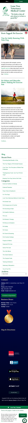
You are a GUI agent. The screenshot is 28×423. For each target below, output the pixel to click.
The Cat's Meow (7, 251)
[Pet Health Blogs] (9, 317)
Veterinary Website (12, 400)
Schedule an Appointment (8, 295)
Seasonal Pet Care (7, 244)
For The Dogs (6, 194)
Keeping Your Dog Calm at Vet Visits (12, 178)
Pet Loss (5, 215)
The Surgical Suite (7, 258)
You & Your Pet (6, 269)
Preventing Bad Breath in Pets (10, 160)
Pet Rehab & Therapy (8, 219)
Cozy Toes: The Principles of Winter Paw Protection (13, 168)
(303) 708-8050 (9, 287)
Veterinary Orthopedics (8, 265)
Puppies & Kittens (7, 240)
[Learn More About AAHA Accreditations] (14, 353)
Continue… (6, 74)
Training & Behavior (8, 261)
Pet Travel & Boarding (8, 233)
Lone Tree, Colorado (15, 407)
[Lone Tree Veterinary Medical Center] (5, 11)
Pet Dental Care (7, 201)
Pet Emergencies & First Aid (10, 205)
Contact (21, 1)
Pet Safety (5, 226)
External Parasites (7, 187)
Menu (7, 1)
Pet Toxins (5, 230)
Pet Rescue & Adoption (9, 223)
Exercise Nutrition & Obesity (10, 183)
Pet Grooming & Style (8, 208)
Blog (3, 154)
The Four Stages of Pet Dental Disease (13, 163)
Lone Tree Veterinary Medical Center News (14, 198)
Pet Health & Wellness (8, 212)
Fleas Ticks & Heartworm (9, 191)
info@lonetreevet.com (10, 290)
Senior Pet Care (7, 247)
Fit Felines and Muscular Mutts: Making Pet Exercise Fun (11, 82)
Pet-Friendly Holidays (8, 237)
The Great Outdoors (8, 254)
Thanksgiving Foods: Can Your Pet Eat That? (12, 173)
